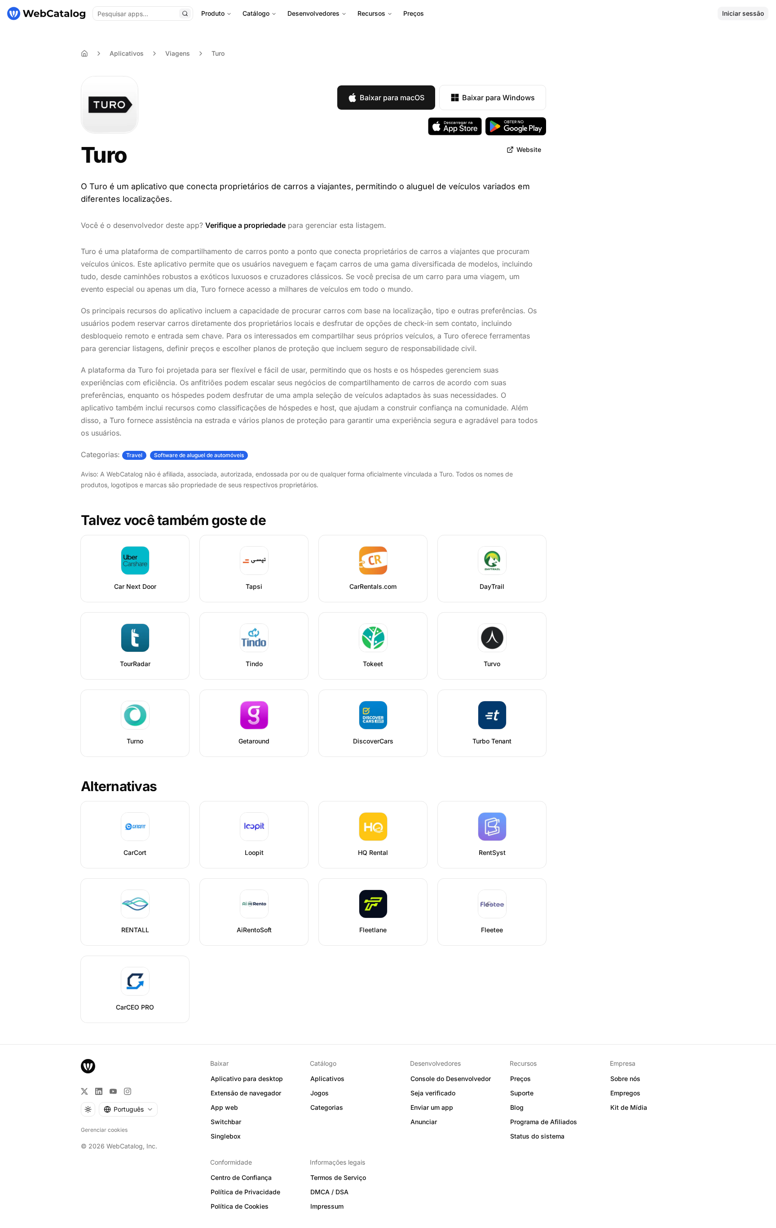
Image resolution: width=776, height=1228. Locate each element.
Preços (413, 13)
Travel (134, 455)
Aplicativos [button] (327, 1078)
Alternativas (119, 786)
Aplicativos (127, 53)
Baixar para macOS (392, 97)
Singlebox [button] (226, 1136)
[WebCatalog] (88, 1066)
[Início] (46, 13)
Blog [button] (517, 1107)
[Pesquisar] (185, 13)
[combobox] (128, 1109)
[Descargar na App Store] (455, 126)
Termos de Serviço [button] (338, 1177)
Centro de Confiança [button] (241, 1177)
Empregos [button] (625, 1093)
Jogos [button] (319, 1093)
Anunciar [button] (423, 1122)
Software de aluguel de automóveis (199, 455)
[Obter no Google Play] (515, 126)
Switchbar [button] (226, 1122)
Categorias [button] (326, 1107)
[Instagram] (127, 1091)
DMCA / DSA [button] (329, 1192)
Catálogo (255, 13)
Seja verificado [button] (432, 1093)
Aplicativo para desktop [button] (247, 1078)
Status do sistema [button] (537, 1136)
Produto (213, 13)
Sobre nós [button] (625, 1078)
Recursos (371, 13)
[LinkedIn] (98, 1091)
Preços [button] (520, 1078)
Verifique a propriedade (245, 225)
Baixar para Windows (498, 97)
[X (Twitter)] (84, 1091)
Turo (218, 53)
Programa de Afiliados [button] (543, 1122)
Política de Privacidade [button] (245, 1192)
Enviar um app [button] (431, 1107)
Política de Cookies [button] (240, 1206)
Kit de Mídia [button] (628, 1107)
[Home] (84, 53)
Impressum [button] (327, 1206)
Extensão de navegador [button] (246, 1093)
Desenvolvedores (313, 13)
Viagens (177, 53)
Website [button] (528, 149)
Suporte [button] (522, 1093)
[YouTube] (113, 1091)
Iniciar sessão (743, 13)
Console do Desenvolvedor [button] (450, 1078)
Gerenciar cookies (104, 1129)
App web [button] (224, 1107)
